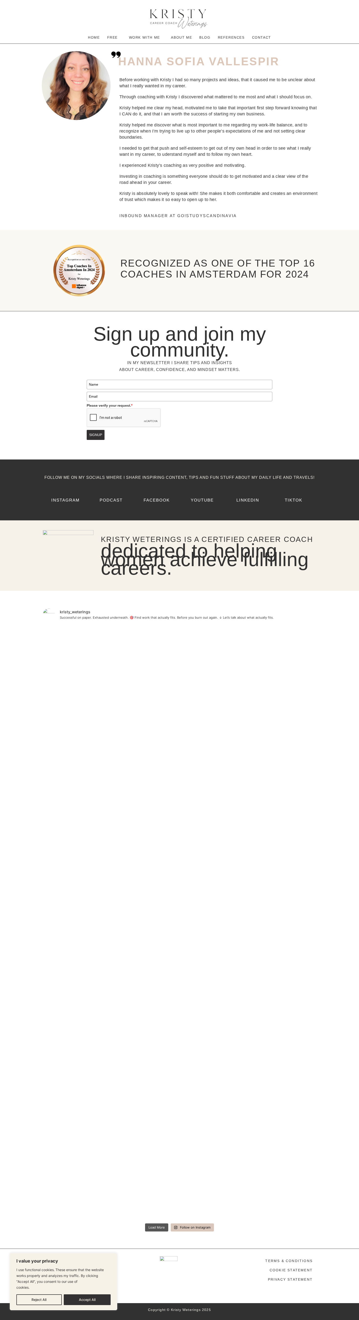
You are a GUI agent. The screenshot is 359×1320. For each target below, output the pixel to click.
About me (181, 37)
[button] (114, 37)
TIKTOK (293, 500)
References (231, 37)
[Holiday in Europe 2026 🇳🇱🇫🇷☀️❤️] (156, 632)
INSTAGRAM (65, 500)
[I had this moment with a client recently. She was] (64, 893)
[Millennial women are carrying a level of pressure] (248, 902)
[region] (63, 1281)
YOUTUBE (202, 500)
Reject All (39, 1300)
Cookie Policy (41, 1287)
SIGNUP (95, 435)
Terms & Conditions (289, 1261)
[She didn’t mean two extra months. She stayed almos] (110, 823)
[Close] (112, 1257)
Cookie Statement (291, 1270)
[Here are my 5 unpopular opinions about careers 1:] (294, 802)
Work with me (145, 37)
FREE (113, 37)
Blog (204, 37)
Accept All (87, 1300)
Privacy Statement (290, 1279)
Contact (261, 37)
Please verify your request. (109, 405)
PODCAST (111, 500)
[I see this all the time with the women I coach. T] (202, 922)
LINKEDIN (247, 500)
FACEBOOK (157, 500)
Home (94, 37)
